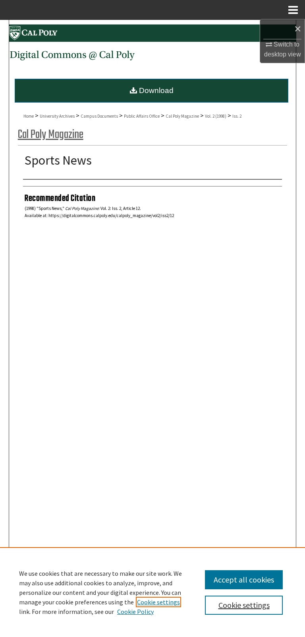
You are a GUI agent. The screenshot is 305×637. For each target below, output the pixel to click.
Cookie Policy (135, 612)
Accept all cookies (244, 580)
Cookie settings (158, 602)
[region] (152, 592)
